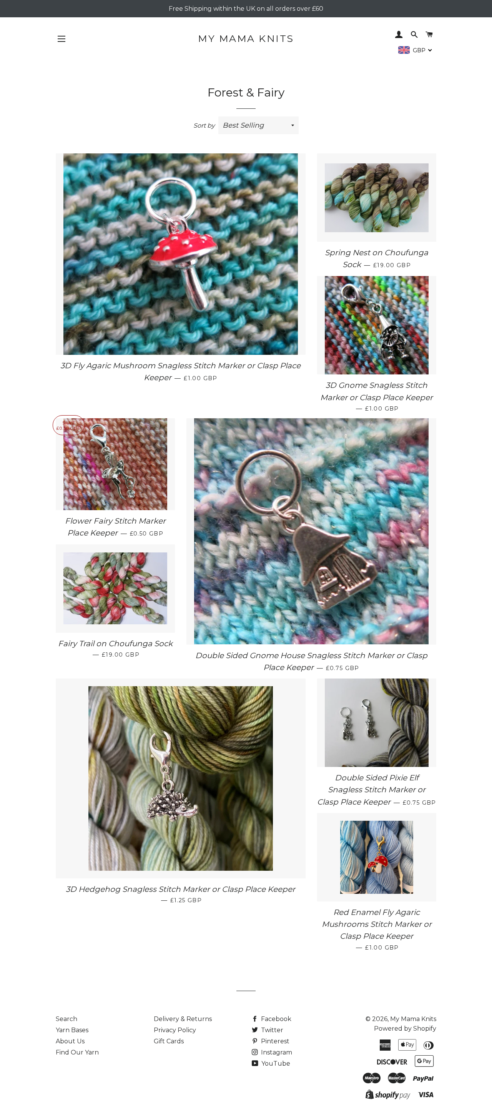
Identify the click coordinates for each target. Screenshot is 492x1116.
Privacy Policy (175, 1030)
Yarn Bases (72, 1030)
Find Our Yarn (77, 1052)
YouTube (275, 1063)
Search (66, 1019)
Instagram (275, 1052)
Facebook (275, 1019)
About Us (70, 1041)
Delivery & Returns (183, 1019)
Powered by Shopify (405, 1028)
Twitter (271, 1030)
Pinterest (274, 1041)
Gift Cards (169, 1041)
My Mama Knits (246, 38)
